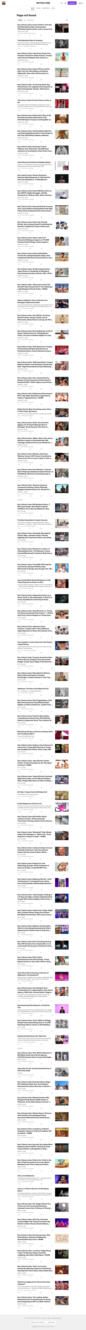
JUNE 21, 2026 (21, 1242)
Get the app (51, 1322)
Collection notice (56, 1318)
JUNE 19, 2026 (21, 1273)
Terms (49, 1318)
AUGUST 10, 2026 (22, 353)
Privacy (44, 1318)
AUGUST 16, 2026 (22, 260)
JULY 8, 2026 (21, 917)
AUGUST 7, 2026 (22, 384)
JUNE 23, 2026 (21, 1210)
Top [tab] (25, 20)
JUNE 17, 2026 (21, 1304)
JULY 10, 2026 (21, 886)
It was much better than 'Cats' (26, 736)
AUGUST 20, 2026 (22, 197)
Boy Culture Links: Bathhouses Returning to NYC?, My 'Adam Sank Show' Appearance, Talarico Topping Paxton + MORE (34, 396)
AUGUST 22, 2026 (22, 153)
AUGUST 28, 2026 (22, 60)
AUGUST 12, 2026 (22, 322)
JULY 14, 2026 (21, 823)
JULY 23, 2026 (21, 680)
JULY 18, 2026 (21, 752)
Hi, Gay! (19, 1073)
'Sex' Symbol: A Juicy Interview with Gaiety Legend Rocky (34, 643)
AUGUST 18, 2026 (22, 229)
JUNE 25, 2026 (21, 1151)
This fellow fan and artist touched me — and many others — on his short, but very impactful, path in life (34, 1179)
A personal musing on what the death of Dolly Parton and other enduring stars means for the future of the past (34, 43)
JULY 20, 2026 (21, 723)
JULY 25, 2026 (21, 617)
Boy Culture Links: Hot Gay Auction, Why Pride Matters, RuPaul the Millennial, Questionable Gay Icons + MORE (33, 1237)
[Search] (61, 3)
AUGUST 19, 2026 (22, 213)
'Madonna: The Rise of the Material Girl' (33, 689)
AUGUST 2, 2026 (22, 476)
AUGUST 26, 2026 (22, 91)
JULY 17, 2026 (21, 767)
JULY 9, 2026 (21, 901)
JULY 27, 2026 (21, 602)
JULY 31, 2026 (21, 511)
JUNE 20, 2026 (21, 1257)
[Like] (18, 36)
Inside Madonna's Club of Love (29, 804)
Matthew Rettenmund (29, 33)
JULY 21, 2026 (21, 707)
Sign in (81, 3)
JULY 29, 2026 (21, 555)
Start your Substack (38, 1322)
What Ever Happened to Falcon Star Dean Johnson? (33, 1283)
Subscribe (72, 3)
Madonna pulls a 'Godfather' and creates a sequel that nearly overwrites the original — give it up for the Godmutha (35, 978)
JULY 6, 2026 (21, 948)
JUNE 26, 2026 (21, 1135)
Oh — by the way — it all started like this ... (29, 691)
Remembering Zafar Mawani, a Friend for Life (33, 1006)
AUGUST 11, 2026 (22, 338)
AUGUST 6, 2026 (22, 400)
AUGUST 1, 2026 (22, 492)
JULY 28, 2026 (21, 571)
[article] (43, 30)
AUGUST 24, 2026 (22, 137)
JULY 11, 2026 (21, 870)
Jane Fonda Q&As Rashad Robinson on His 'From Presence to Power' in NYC (34, 581)
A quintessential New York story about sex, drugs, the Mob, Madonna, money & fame (34, 647)
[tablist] (26, 20)
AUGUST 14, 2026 (22, 291)
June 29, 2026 (21, 1088)
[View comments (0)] (30, 36)
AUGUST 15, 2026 (22, 275)
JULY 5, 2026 (21, 964)
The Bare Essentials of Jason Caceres (32, 520)
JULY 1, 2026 (21, 1027)
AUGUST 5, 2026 (22, 429)
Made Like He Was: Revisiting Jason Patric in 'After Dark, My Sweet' (34, 410)
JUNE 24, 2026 (21, 1167)
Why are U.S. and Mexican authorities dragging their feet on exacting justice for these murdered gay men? (34, 165)
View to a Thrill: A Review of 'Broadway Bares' (33, 1190)
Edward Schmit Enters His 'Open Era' (31, 1036)
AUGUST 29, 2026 (22, 31)
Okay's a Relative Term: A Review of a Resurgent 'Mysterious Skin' (32, 301)
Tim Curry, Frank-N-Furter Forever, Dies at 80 (34, 101)
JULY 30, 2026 (21, 540)
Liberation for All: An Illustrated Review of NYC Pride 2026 (34, 1070)
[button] (32, 8)
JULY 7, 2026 (21, 932)
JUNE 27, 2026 (21, 1104)
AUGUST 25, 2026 (22, 122)
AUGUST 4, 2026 (22, 445)
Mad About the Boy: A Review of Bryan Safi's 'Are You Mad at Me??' (35, 733)
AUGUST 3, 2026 (22, 460)
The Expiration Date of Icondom (30, 40)
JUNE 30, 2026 (21, 1059)
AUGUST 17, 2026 (22, 244)
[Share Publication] (65, 3)
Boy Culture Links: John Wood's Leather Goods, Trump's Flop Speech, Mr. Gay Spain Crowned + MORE (34, 763)
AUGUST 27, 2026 (22, 75)
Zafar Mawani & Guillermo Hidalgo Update (34, 162)
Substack (34, 1326)
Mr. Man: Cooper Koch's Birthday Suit (32, 792)
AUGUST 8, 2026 (22, 369)
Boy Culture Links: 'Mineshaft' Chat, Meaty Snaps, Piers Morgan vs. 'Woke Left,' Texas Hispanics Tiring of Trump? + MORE (34, 834)
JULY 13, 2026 (21, 839)
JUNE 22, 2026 (21, 1226)
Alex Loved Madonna (25, 1176)
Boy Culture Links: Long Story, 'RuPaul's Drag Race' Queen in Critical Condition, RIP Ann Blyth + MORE (34, 1131)
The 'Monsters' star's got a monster (27, 794)
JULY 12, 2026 (21, 854)
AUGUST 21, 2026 (22, 182)
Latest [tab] (20, 20)
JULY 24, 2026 (21, 664)
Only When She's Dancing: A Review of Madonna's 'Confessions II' (33, 974)
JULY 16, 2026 (21, 783)
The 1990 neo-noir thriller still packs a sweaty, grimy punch (34, 413)
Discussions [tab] (30, 20)
